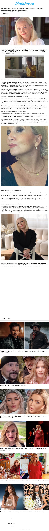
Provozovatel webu (12, 521)
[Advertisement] (24, 276)
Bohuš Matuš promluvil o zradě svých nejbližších (13, 385)
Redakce (12, 518)
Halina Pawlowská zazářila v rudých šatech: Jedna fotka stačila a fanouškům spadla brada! (24, 481)
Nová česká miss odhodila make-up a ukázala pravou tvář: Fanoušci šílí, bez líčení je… (23, 512)
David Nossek (6, 15)
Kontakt (12, 526)
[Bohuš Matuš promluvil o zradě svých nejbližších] (24, 370)
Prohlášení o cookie (12, 523)
